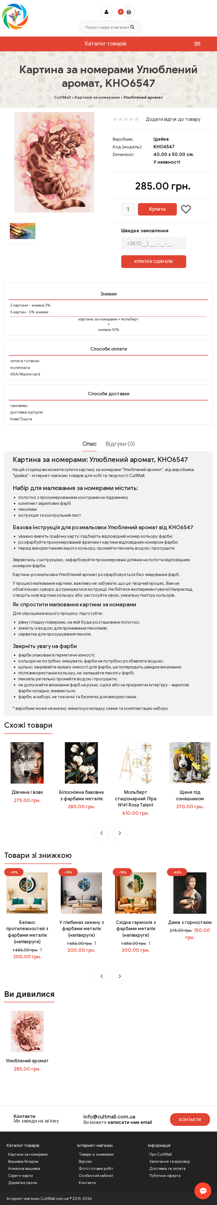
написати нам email (130, 1122)
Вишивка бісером (23, 1161)
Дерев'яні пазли (22, 1182)
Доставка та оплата (167, 1168)
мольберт (129, 319)
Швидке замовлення (144, 231)
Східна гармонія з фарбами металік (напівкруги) (136, 929)
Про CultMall (160, 1154)
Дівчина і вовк (27, 792)
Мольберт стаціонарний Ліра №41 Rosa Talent (136, 799)
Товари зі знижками (96, 1154)
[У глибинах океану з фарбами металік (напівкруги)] (81, 893)
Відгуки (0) (120, 444)
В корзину (31, 1080)
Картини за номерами (28, 1154)
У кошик (31, 811)
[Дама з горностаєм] (190, 893)
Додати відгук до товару (173, 119)
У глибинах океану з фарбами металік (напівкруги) (81, 929)
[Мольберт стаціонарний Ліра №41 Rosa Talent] (135, 762)
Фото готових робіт (96, 1168)
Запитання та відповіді (169, 1161)
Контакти (24, 1116)
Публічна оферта (165, 1175)
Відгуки (85, 1161)
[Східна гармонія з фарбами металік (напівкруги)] (135, 893)
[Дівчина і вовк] (27, 762)
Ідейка (161, 139)
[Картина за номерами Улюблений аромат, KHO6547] (54, 162)
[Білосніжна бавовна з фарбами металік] (81, 762)
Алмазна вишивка (24, 1168)
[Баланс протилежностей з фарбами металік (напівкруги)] (27, 893)
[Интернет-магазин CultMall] (15, 16)
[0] (129, 12)
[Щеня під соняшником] (190, 762)
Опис (90, 444)
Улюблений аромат (27, 1061)
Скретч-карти (20, 1175)
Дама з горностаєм (190, 922)
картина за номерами (98, 319)
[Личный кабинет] (106, 12)
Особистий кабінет (96, 1175)
